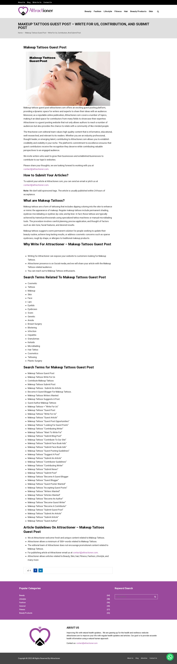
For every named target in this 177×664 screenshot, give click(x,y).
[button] (170, 657)
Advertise (144, 658)
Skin (151, 11)
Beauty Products (138, 11)
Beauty (88, 11)
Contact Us (47, 2)
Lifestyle (108, 11)
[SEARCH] (155, 596)
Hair (126, 11)
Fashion (97, 11)
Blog (28, 2)
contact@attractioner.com (36, 169)
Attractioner (55, 658)
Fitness (118, 11)
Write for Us (37, 2)
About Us (21, 2)
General (22, 606)
